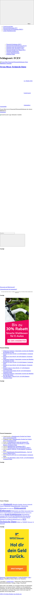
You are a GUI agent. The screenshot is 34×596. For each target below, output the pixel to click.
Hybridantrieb (17, 512)
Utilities (18, 522)
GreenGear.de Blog (8, 26)
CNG (8, 508)
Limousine (2, 516)
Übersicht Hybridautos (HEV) (13, 44)
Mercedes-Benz (27, 516)
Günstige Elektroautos (9, 512)
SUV (24, 519)
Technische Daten (8, 521)
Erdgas (32, 511)
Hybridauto (22, 512)
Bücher (2, 579)
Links (29, 577)
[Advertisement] (17, 268)
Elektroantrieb (20, 508)
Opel (8, 517)
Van (21, 522)
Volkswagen (30, 522)
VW (33, 522)
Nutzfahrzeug (3, 517)
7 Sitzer (1, 504)
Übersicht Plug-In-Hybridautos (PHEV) (13, 29)
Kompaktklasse (25, 514)
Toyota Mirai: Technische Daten (13, 67)
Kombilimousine (16, 514)
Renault (18, 519)
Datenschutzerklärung (11, 577)
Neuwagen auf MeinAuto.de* (7, 287)
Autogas (2, 506)
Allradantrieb (7, 504)
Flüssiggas (2, 512)
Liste (6, 516)
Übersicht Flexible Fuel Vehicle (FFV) (16, 50)
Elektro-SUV (11, 508)
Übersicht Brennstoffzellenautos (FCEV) (16, 45)
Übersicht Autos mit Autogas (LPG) (15, 47)
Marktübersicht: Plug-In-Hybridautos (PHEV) (19, 447)
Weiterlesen (3, 112)
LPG (9, 516)
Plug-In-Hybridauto (13, 517)
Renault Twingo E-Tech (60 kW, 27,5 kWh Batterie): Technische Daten (16, 444)
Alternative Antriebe (17, 504)
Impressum (2, 577)
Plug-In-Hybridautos (22, 517)
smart (21, 519)
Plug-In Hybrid (12, 519)
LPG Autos (12, 516)
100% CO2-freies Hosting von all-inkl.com (11, 594)
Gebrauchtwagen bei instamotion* (8, 289)
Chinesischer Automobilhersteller (12, 506)
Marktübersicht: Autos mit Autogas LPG (18, 442)
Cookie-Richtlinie (22, 577)
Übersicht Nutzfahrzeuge (12, 51)
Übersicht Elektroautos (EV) (10, 28)
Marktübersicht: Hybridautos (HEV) (17, 446)
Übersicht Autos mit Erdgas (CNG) (15, 48)
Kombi (7, 514)
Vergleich (24, 522)
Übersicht (2, 523)
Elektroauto (5, 510)
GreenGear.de (27, 93)
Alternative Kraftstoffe (27, 504)
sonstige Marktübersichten (12, 53)
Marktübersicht (19, 516)
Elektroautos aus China (17, 511)
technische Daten (10, 54)
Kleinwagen (2, 514)
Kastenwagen (28, 512)
